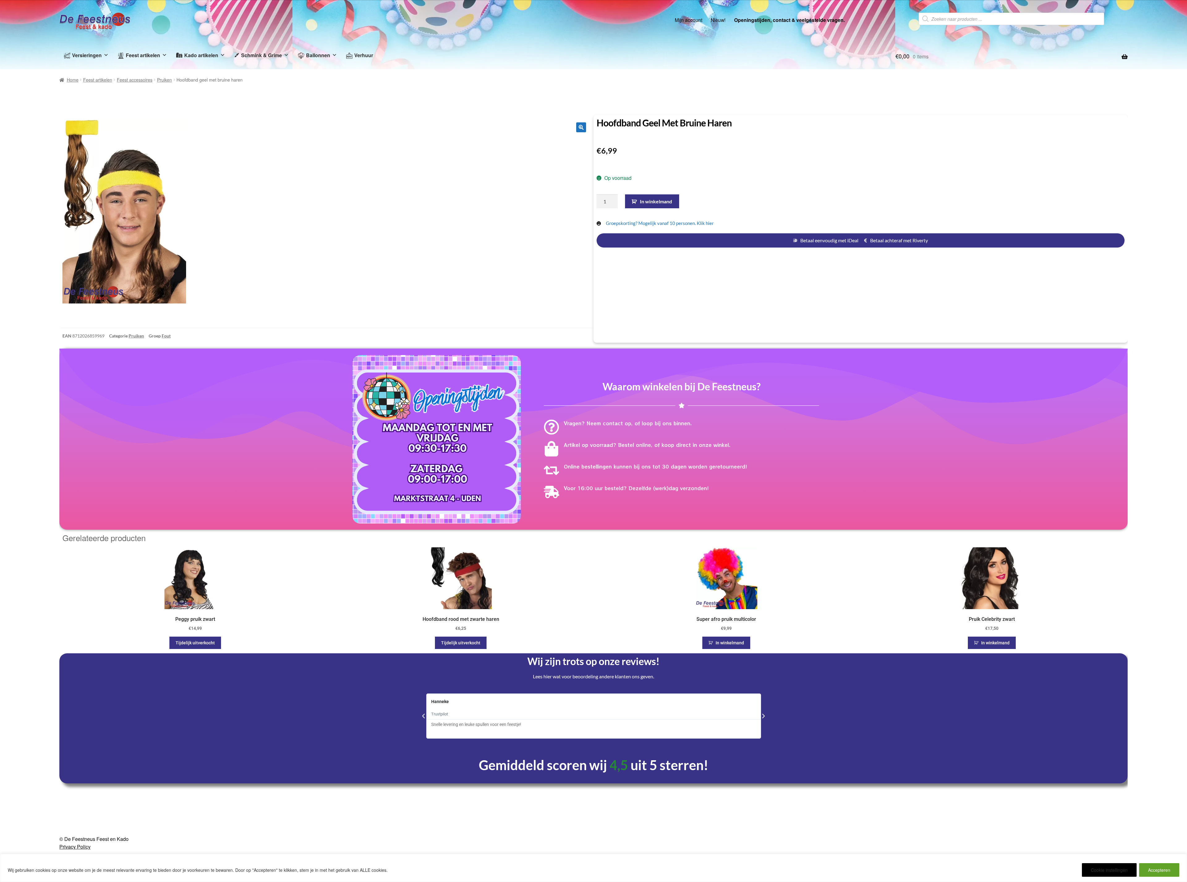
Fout (166, 335)
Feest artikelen (143, 55)
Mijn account (688, 19)
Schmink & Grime (261, 55)
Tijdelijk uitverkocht (195, 642)
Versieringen (87, 55)
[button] (581, 127)
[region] (593, 868)
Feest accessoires (134, 80)
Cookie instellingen (1109, 870)
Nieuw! (718, 19)
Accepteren (1159, 870)
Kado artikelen (201, 55)
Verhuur (363, 55)
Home (73, 80)
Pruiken (164, 80)
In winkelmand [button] (730, 642)
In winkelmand (656, 201)
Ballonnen (318, 55)
